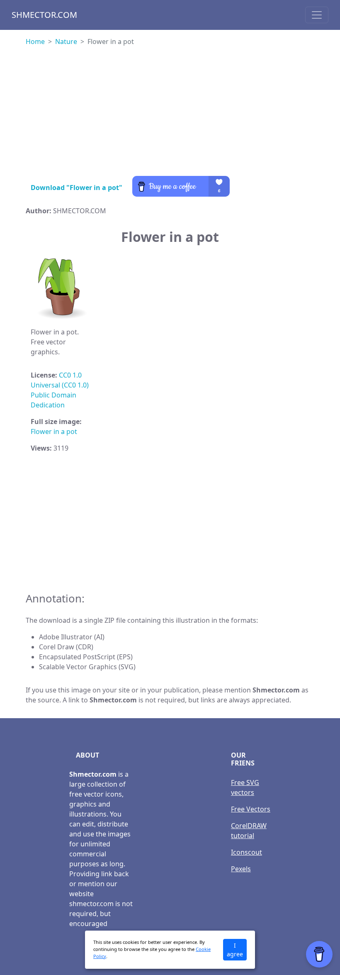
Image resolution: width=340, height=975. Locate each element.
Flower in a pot (54, 431)
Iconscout (246, 852)
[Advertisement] (170, 118)
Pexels (241, 868)
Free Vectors (250, 809)
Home (35, 41)
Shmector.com (44, 14)
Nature (66, 41)
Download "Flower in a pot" (76, 187)
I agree (235, 949)
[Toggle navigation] (316, 15)
